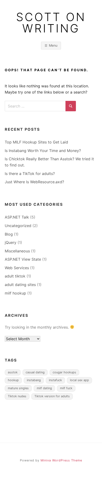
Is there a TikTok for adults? (30, 173)
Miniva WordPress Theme (61, 460)
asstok (13, 372)
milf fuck (66, 388)
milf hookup (15, 293)
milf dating (44, 388)
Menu (53, 45)
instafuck (55, 380)
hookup (13, 380)
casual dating (35, 372)
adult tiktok (15, 276)
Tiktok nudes (17, 396)
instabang (34, 380)
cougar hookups (64, 372)
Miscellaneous (17, 251)
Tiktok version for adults (52, 396)
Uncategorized (18, 225)
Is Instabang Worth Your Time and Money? (43, 150)
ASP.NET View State (23, 259)
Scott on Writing (51, 22)
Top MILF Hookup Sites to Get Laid (36, 142)
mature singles (18, 388)
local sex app (79, 380)
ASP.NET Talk (17, 217)
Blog (9, 234)
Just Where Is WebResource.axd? (34, 181)
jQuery (10, 242)
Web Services (17, 267)
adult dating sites (20, 284)
